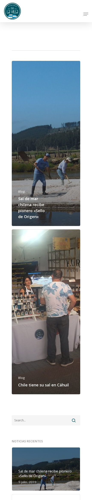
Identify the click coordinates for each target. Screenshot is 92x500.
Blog (21, 191)
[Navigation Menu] (85, 14)
